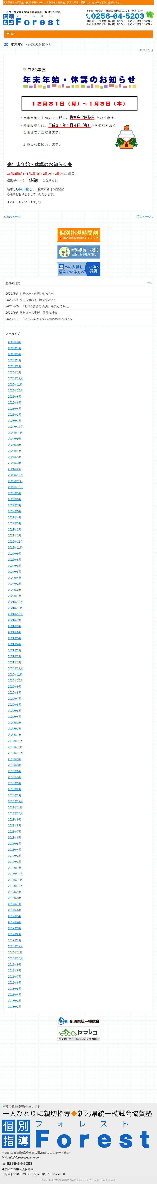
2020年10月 (15, 680)
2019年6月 (14, 771)
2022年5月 (14, 571)
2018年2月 (14, 861)
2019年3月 (14, 783)
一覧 (149, 282)
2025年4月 (14, 408)
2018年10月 (15, 813)
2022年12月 (15, 541)
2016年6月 (14, 982)
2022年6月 (14, 565)
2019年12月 (15, 740)
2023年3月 (14, 523)
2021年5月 (14, 638)
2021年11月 (15, 608)
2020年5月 (14, 710)
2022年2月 (14, 590)
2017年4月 (14, 922)
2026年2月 (14, 366)
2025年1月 (14, 420)
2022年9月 (14, 553)
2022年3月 (14, 583)
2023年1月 (14, 535)
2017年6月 (14, 910)
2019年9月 (14, 759)
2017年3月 (14, 928)
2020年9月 (14, 686)
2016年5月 (14, 988)
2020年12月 (15, 668)
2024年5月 (14, 457)
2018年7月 (14, 831)
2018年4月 (14, 849)
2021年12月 (15, 602)
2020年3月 (14, 722)
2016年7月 (14, 976)
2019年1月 (14, 795)
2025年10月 (15, 390)
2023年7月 (14, 505)
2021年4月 (14, 644)
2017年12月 (15, 873)
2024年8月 (14, 445)
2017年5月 (14, 916)
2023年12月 (15, 475)
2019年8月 (14, 765)
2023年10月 (15, 487)
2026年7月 (14, 348)
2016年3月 (14, 1000)
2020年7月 (14, 698)
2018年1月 (14, 867)
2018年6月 (14, 837)
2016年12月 (15, 946)
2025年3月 (14, 414)
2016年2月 (14, 1006)
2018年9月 (14, 819)
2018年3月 (14, 855)
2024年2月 (14, 469)
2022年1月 (14, 595)
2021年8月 (14, 626)
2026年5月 (14, 354)
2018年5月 (14, 843)
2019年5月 (14, 777)
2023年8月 (14, 499)
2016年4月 (14, 994)
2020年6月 (14, 704)
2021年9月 (14, 620)
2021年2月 (14, 656)
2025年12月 (15, 378)
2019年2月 (14, 789)
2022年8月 (14, 559)
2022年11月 (15, 547)
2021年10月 (15, 614)
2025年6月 (14, 402)
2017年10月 (15, 885)
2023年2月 (14, 529)
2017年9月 (14, 892)
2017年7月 (14, 904)
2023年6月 (14, 511)
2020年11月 (15, 674)
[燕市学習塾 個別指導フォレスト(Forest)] (32, 23)
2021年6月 (14, 632)
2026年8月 (14, 342)
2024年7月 (14, 450)
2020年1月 (14, 735)
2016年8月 (14, 970)
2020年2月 (14, 728)
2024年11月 (15, 432)
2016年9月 (14, 964)
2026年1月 (14, 372)
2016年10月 (15, 958)
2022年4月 (14, 577)
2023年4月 (14, 517)
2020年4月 (14, 716)
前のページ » (145, 216)
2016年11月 (15, 952)
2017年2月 (14, 934)
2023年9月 (14, 493)
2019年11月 (15, 747)
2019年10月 (15, 753)
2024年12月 (15, 426)
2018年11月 (15, 807)
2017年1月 (14, 940)
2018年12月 (15, 801)
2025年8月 (14, 396)
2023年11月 (15, 481)
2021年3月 (14, 650)
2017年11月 (15, 880)
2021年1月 (14, 662)
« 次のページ (12, 216)
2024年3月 (14, 463)
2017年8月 (14, 898)
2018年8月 (14, 825)
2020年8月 (14, 692)
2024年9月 (14, 438)
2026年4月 (14, 360)
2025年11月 (15, 384)
